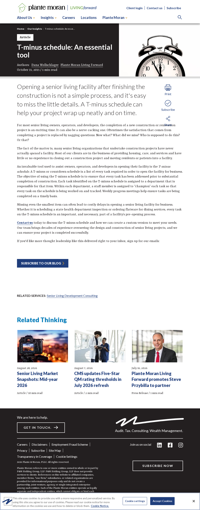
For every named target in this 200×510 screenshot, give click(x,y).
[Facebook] (170, 445)
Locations (89, 17)
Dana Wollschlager (45, 65)
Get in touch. (38, 427)
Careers (68, 17)
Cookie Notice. (100, 505)
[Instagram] (180, 445)
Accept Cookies (162, 500)
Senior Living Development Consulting (72, 295)
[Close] (193, 501)
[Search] (180, 17)
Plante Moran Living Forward (82, 65)
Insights (47, 17)
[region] (100, 501)
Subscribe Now (157, 465)
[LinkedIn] (159, 445)
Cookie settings (66, 456)
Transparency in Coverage (34, 456)
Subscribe (174, 8)
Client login (134, 8)
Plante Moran (113, 17)
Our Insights (34, 28)
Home (20, 28)
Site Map (55, 450)
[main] (100, 255)
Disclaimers (39, 444)
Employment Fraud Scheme (70, 444)
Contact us (154, 8)
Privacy (22, 450)
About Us (24, 17)
